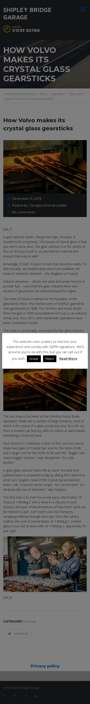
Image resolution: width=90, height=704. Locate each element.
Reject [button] (50, 359)
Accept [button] (33, 359)
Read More (68, 358)
